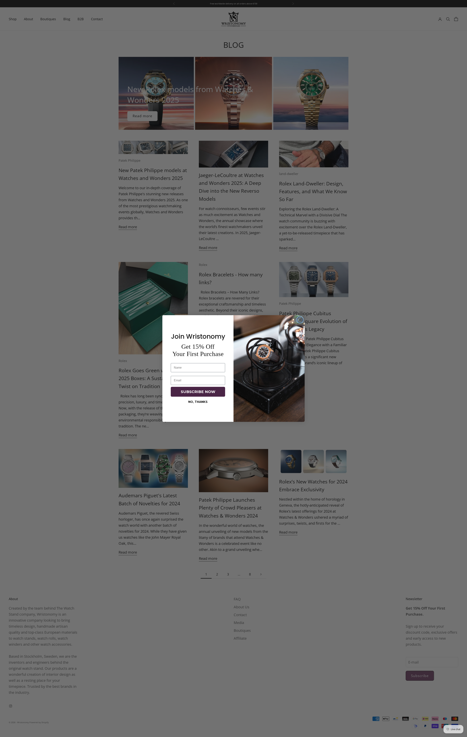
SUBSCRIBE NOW (198, 392)
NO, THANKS (198, 402)
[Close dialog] (300, 320)
